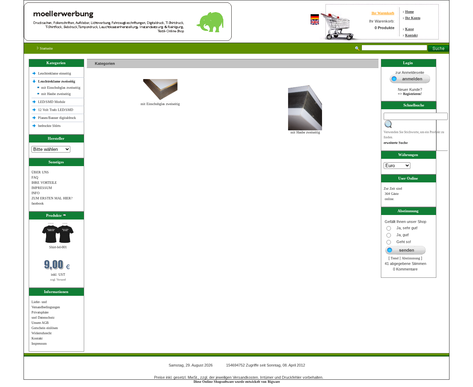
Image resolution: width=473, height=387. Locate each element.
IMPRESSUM (42, 188)
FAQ (35, 177)
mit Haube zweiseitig (56, 94)
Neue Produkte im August (107, 147)
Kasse (409, 29)
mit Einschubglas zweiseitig (60, 87)
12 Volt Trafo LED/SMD (55, 110)
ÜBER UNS (40, 172)
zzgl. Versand (58, 279)
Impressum (39, 343)
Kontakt (411, 35)
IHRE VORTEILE (44, 182)
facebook (38, 203)
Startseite (46, 48)
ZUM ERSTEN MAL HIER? (52, 198)
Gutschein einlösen (45, 328)
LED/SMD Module (51, 102)
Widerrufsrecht (42, 333)
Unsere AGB (40, 323)
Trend (395, 258)
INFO (35, 193)
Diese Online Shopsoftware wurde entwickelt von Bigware (237, 382)
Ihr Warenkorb (383, 13)
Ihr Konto (412, 18)
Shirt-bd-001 (58, 247)
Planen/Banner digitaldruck (57, 118)
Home (409, 12)
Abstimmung (411, 258)
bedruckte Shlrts (49, 126)
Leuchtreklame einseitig (55, 73)
